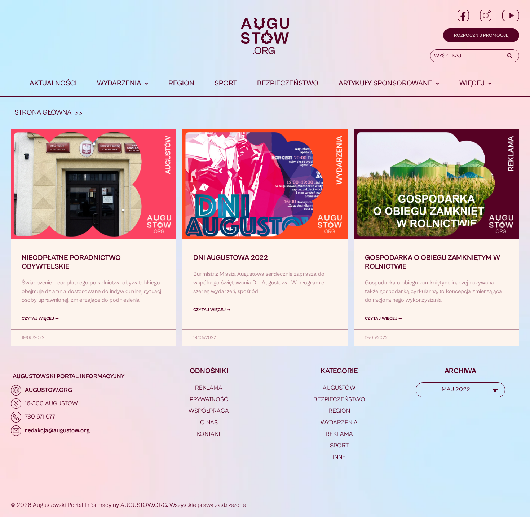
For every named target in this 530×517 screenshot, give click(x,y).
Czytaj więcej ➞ (40, 318)
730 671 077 (40, 416)
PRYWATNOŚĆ (209, 399)
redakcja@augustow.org (57, 430)
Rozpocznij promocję (481, 35)
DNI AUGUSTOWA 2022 (230, 258)
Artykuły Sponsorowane (385, 83)
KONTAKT (208, 434)
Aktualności (53, 83)
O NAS (209, 422)
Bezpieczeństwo (287, 83)
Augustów (339, 388)
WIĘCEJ (472, 83)
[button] (123, 84)
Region (181, 83)
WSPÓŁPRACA (209, 411)
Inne (339, 457)
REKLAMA (208, 388)
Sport (226, 83)
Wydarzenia (119, 83)
